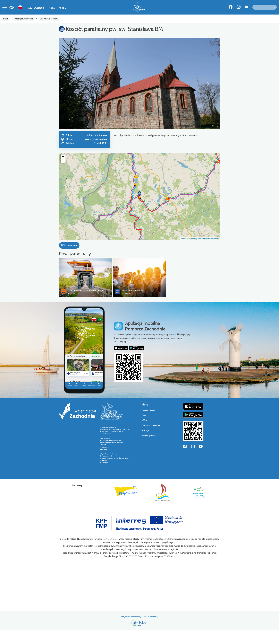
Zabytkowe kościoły (49, 18)
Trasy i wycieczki (35, 7)
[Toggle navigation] (4, 7)
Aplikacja (145, 430)
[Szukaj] (274, 7)
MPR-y (62, 7)
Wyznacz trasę (70, 245)
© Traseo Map (192, 238)
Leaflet (183, 238)
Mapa (52, 7)
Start (5, 18)
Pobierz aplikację (148, 435)
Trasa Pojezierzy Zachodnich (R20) (85, 290)
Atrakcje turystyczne (24, 18)
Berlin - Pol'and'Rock (132, 290)
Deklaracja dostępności (151, 425)
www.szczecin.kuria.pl (95, 139)
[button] (71, 83)
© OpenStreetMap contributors (208, 238)
